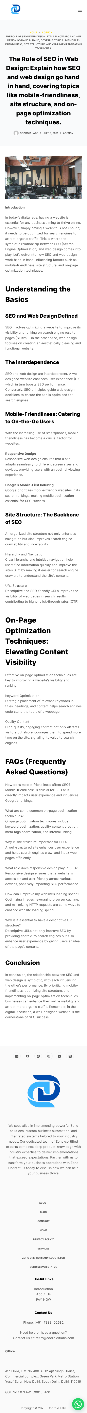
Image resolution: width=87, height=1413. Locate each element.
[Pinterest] (49, 1056)
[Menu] (80, 10)
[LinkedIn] (17, 1056)
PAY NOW (43, 1299)
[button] (78, 1404)
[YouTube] (59, 1056)
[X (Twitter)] (70, 1056)
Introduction (43, 1289)
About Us (43, 1294)
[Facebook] (27, 1056)
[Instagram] (38, 1056)
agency (68, 133)
